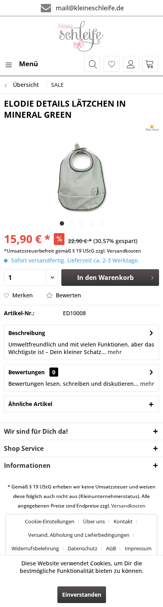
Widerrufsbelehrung (35, 548)
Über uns (94, 521)
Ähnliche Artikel (30, 404)
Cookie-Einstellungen (49, 521)
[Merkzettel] (111, 64)
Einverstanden (81, 594)
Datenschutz (82, 548)
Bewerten (67, 295)
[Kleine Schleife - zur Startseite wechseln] (81, 36)
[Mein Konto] (131, 64)
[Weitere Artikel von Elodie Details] (152, 127)
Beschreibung (26, 333)
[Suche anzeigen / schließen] (92, 64)
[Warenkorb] (150, 64)
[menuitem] (21, 64)
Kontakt (123, 521)
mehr (114, 352)
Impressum (138, 548)
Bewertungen (26, 372)
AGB (111, 548)
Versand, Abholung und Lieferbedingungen (78, 534)
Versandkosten (128, 505)
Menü (28, 63)
